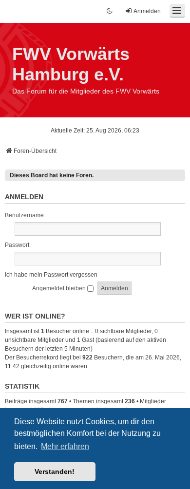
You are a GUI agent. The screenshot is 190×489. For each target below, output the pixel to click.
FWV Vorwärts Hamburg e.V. (71, 64)
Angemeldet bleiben (59, 288)
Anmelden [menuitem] (147, 11)
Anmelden (24, 197)
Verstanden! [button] (55, 471)
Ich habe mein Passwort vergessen (51, 274)
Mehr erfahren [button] (65, 446)
